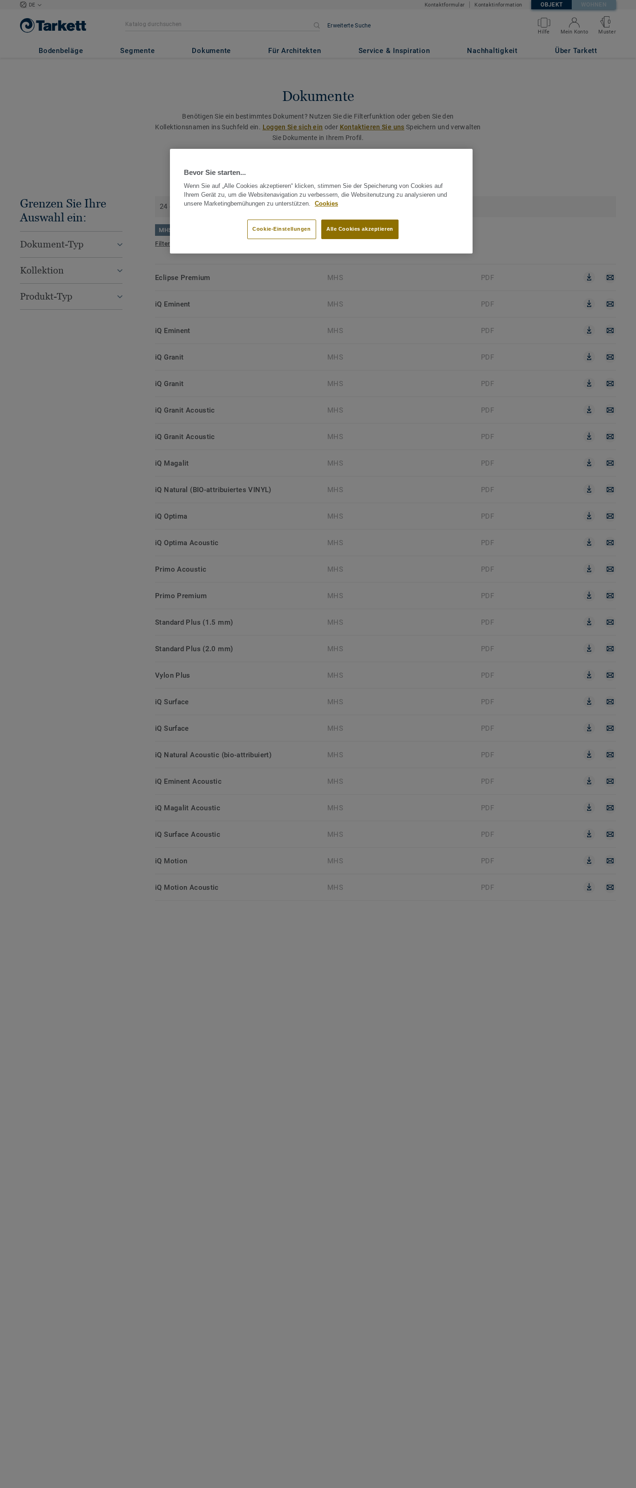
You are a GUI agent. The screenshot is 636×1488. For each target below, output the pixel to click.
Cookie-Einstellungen (281, 229)
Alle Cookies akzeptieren (359, 229)
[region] (321, 201)
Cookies (326, 203)
